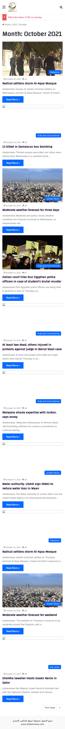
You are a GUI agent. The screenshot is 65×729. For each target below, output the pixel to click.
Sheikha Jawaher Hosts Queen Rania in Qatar (29, 680)
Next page (50, 707)
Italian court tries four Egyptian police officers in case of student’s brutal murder (31, 279)
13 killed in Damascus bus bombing (27, 147)
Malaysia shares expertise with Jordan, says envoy (29, 414)
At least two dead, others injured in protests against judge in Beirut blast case (32, 347)
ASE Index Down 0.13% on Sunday (25, 17)
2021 (14, 24)
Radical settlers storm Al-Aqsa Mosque (29, 83)
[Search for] (61, 8)
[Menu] (4, 8)
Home (7, 24)
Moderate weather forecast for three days (30, 210)
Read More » (13, 99)
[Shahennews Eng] (12, 7)
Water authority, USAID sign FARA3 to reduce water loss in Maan (27, 486)
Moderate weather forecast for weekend (29, 615)
